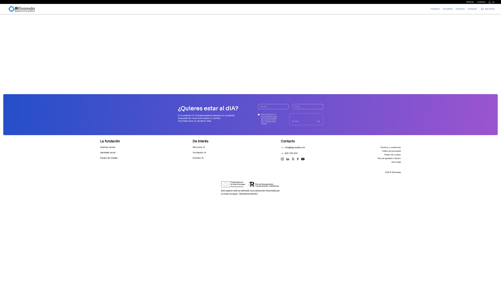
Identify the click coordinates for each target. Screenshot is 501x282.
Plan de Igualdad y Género (389, 158)
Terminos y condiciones (390, 147)
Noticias (470, 2)
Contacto (481, 2)
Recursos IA (199, 147)
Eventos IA (198, 158)
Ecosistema (448, 9)
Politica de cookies (392, 155)
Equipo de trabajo (109, 158)
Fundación (435, 9)
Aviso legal (396, 162)
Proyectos (460, 9)
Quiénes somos (107, 147)
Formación (472, 9)
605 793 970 (291, 153)
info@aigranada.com (295, 147)
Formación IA (199, 152)
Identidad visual (107, 152)
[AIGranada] (21, 9)
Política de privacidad (391, 151)
